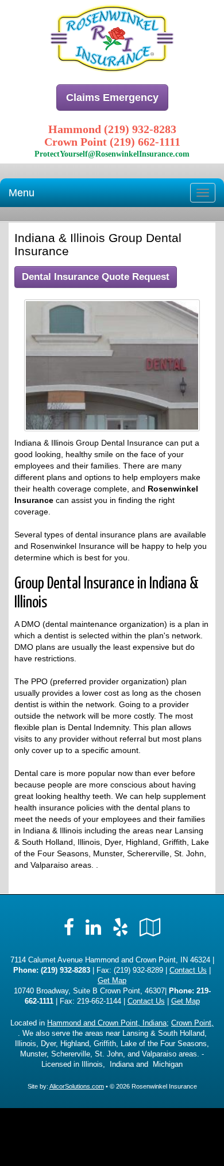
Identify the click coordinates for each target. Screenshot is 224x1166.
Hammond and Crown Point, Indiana (107, 1023)
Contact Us (188, 970)
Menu (21, 192)
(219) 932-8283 (65, 970)
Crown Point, (192, 1023)
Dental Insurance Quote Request (95, 276)
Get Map (112, 981)
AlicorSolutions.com (76, 1086)
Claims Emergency (112, 97)
